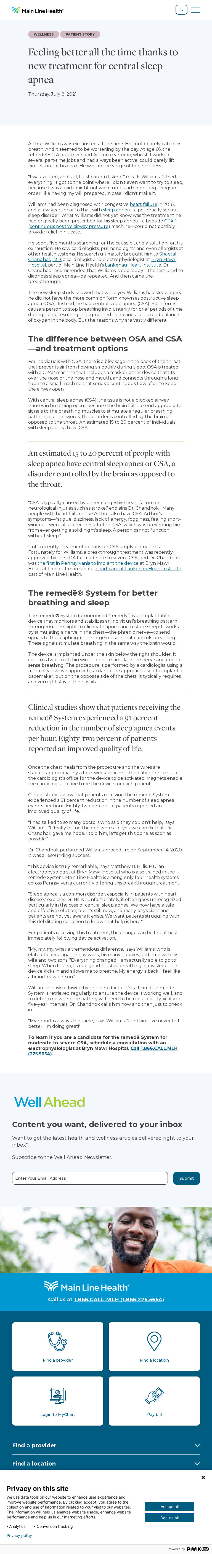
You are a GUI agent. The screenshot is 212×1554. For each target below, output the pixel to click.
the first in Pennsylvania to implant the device (88, 563)
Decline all (169, 1517)
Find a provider (34, 1445)
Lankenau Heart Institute (133, 265)
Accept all (170, 1506)
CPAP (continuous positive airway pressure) (102, 223)
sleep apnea (116, 210)
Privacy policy (19, 1535)
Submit (186, 1178)
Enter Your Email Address (40, 1178)
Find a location (34, 1463)
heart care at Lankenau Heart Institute (138, 568)
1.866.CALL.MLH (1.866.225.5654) (119, 1299)
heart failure (143, 204)
